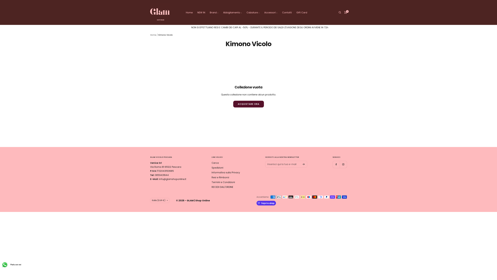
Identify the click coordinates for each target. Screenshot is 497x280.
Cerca (215, 162)
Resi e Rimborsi (220, 177)
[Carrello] (345, 12)
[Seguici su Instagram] (343, 164)
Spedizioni (217, 167)
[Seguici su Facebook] (336, 164)
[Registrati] (303, 164)
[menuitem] (189, 12)
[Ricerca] (340, 12)
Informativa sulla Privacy (226, 172)
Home (153, 34)
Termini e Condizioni (223, 182)
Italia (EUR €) (158, 200)
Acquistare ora (248, 104)
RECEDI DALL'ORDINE (222, 187)
